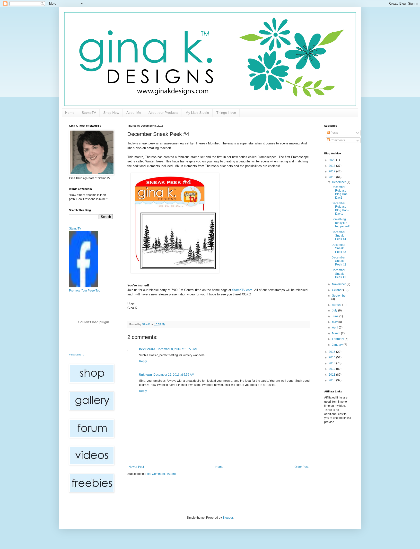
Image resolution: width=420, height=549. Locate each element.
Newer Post (136, 467)
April (335, 327)
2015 (332, 352)
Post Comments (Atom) (160, 474)
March (336, 333)
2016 (332, 177)
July (335, 310)
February (338, 339)
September (339, 295)
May (335, 322)
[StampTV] (83, 286)
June (335, 316)
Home (69, 113)
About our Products (163, 113)
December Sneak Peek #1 (339, 273)
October (337, 290)
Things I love (226, 113)
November (339, 284)
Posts (334, 132)
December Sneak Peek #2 (339, 261)
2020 (332, 160)
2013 (332, 363)
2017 (332, 171)
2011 (332, 374)
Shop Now (111, 113)
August (337, 305)
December (339, 182)
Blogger (228, 517)
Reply (143, 361)
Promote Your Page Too (84, 290)
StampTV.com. (242, 290)
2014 (332, 357)
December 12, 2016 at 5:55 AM (173, 374)
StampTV (89, 113)
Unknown (145, 374)
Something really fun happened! (341, 223)
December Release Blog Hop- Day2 (340, 192)
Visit (76, 354)
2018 (332, 166)
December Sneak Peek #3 (339, 248)
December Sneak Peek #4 (339, 235)
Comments (337, 140)
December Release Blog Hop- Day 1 (340, 208)
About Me (133, 113)
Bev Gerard (147, 349)
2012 (332, 369)
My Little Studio (197, 113)
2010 (332, 380)
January (337, 344)
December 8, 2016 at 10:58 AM (177, 349)
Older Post (301, 467)
